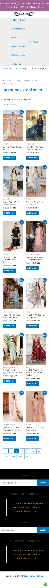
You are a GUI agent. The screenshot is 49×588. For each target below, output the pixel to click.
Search (43, 483)
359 (20, 456)
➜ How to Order (18, 20)
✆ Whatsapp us (18, 29)
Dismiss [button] (41, 7)
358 (13, 456)
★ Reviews (16, 37)
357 (6, 456)
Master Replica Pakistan (32, 576)
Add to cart (9, 158)
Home (5, 80)
